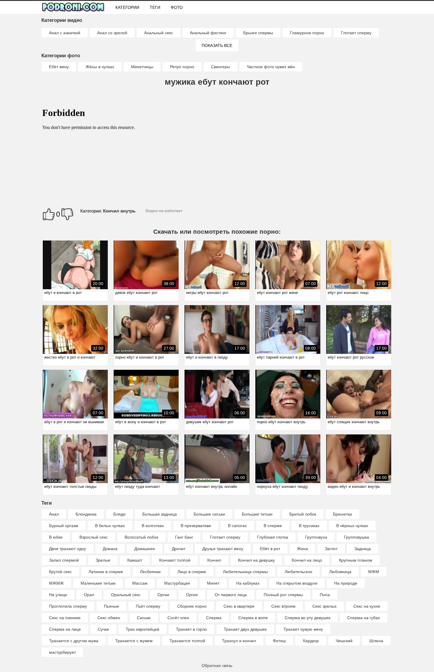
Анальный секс (158, 32)
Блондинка (86, 514)
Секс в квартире (238, 606)
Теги (155, 7)
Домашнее (144, 548)
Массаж (139, 583)
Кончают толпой (174, 560)
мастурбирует (62, 652)
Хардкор (311, 640)
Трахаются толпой (187, 640)
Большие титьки (257, 514)
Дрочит (178, 548)
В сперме (273, 525)
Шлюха (376, 640)
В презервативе (196, 525)
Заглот (331, 548)
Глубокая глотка (272, 537)
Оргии (163, 594)
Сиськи (144, 617)
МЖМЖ (56, 583)
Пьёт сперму (148, 606)
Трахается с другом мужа (73, 640)
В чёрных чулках (352, 525)
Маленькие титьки (98, 583)
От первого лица (231, 594)
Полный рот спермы (283, 594)
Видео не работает (164, 210)
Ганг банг (184, 537)
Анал (54, 514)
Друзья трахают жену (222, 548)
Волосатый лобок (141, 537)
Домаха (110, 548)
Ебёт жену (59, 66)
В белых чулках (110, 525)
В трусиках (309, 525)
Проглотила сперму (68, 606)
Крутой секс (60, 571)
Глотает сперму (356, 32)
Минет (213, 583)
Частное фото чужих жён (271, 66)
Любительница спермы (245, 571)
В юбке (56, 537)
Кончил (214, 560)
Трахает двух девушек (245, 629)
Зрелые (103, 560)
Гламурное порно (307, 32)
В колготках (153, 525)
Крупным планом (355, 560)
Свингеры (220, 66)
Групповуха (316, 537)
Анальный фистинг (208, 32)
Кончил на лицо (307, 560)
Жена (302, 548)
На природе (345, 583)
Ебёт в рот (270, 548)
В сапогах (237, 525)
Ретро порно (182, 66)
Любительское (298, 571)
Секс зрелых (324, 606)
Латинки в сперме (106, 571)
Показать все (217, 45)
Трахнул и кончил (239, 640)
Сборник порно (192, 606)
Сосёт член (178, 617)
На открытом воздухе (296, 583)
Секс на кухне (366, 606)
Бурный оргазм (63, 525)
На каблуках (248, 583)
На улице (58, 594)
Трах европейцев (142, 629)
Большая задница (159, 514)
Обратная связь (217, 665)
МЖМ (373, 571)
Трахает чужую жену (303, 629)
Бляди (119, 514)
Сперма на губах (363, 617)
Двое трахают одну (67, 548)
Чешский (344, 640)
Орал (89, 594)
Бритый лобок (302, 514)
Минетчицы (142, 66)
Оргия (192, 594)
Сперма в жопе (253, 617)
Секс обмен (108, 617)
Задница (362, 548)
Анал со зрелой (112, 32)
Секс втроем (283, 606)
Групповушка (356, 537)
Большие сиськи (209, 514)
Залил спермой (64, 560)
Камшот (134, 560)
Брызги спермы (258, 32)
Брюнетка (342, 514)
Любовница (340, 571)
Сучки (103, 629)
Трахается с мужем (134, 640)
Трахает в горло (191, 629)
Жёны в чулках (100, 66)
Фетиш (279, 640)
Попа (325, 594)
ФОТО (177, 7)
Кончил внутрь (119, 210)
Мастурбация (177, 583)
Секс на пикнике (65, 617)
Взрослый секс (93, 537)
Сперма (213, 617)
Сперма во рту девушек (307, 617)
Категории (127, 7)
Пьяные (111, 606)
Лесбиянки (150, 571)
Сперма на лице (65, 629)
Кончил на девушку (256, 560)
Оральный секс (126, 594)
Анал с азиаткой (64, 32)
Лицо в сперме (191, 571)
